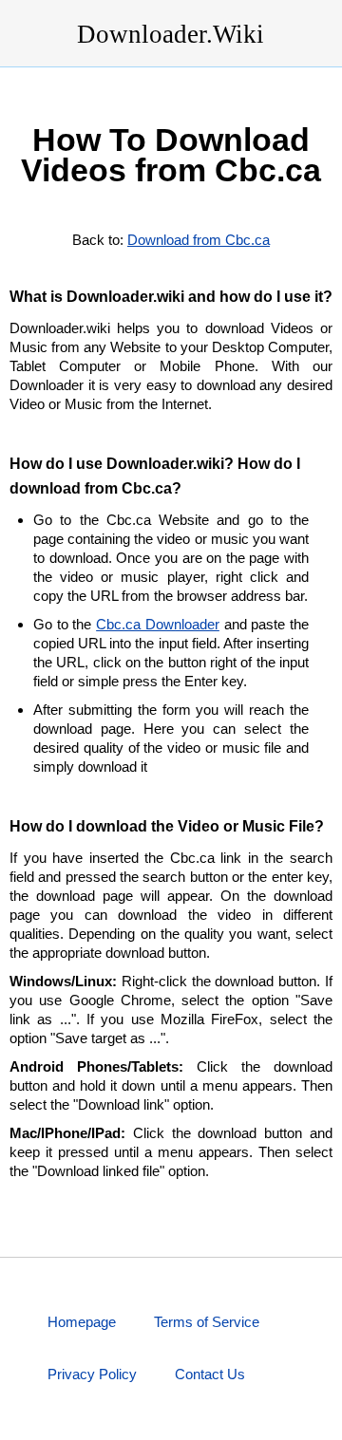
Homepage (82, 1322)
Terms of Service (206, 1322)
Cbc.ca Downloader (157, 624)
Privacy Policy (92, 1374)
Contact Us (210, 1374)
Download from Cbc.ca (198, 240)
